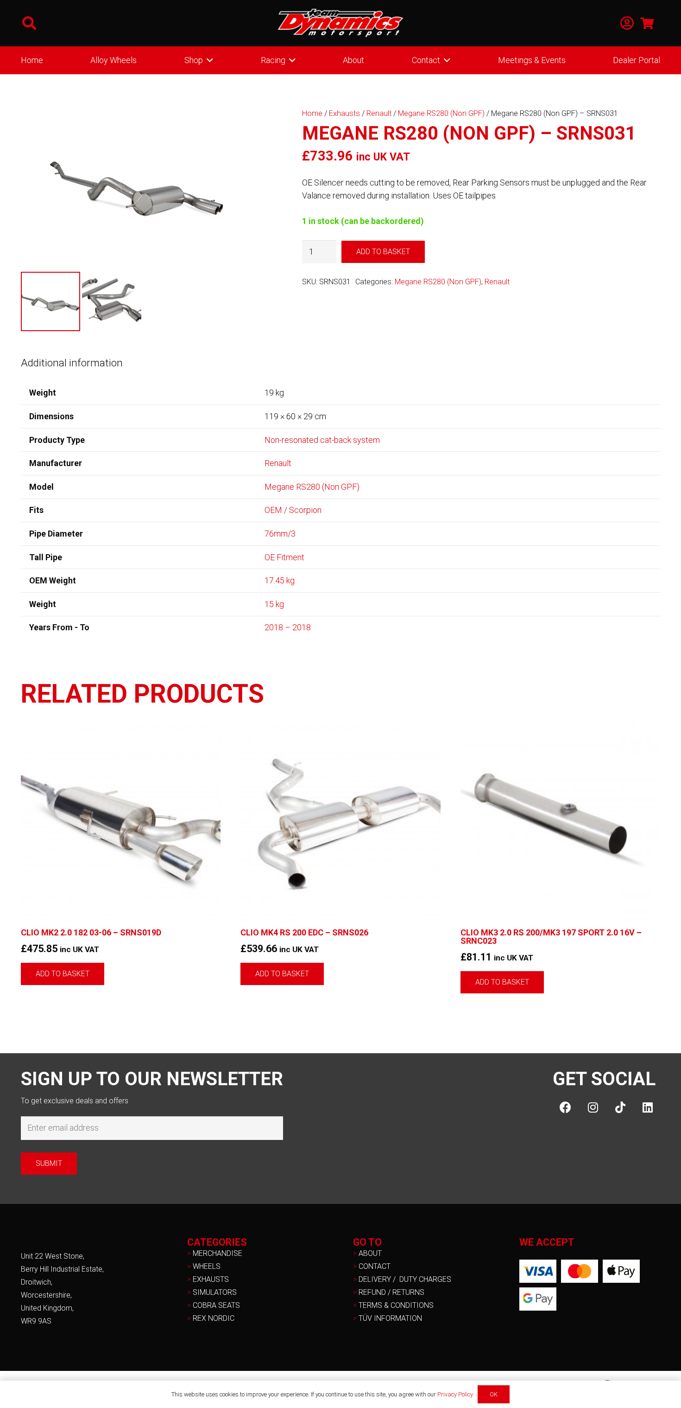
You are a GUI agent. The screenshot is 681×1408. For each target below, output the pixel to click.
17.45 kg (280, 580)
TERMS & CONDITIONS (396, 1305)
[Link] (627, 23)
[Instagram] (592, 1107)
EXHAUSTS (211, 1279)
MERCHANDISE (217, 1253)
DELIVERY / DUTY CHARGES (405, 1279)
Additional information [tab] (72, 363)
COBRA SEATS (216, 1305)
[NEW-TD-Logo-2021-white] (340, 23)
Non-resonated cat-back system (322, 440)
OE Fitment (284, 557)
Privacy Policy (455, 1394)
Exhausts (344, 113)
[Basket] (647, 23)
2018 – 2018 (288, 627)
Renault (378, 113)
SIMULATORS (215, 1292)
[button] (29, 23)
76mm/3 (280, 533)
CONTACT (375, 1266)
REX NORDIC (214, 1318)
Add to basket (383, 251)
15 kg (274, 604)
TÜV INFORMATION (390, 1318)
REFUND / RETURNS (391, 1292)
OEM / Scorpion (293, 510)
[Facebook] (565, 1107)
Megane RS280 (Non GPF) (441, 113)
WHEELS (207, 1266)
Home (312, 113)
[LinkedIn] (647, 1107)
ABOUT (370, 1253)
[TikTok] (620, 1107)
